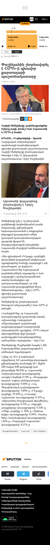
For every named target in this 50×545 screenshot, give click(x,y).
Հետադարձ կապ (9, 511)
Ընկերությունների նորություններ (16, 500)
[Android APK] (9, 519)
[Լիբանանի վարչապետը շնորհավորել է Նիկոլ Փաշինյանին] (25, 180)
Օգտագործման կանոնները (13, 493)
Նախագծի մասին (9, 490)
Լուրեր (4, 467)
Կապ (29, 493)
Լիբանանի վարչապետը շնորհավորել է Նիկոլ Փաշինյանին (20, 204)
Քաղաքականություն (10, 431)
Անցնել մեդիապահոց (33, 114)
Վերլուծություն (39, 467)
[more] (45, 213)
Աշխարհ (25, 467)
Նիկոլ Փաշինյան (39, 431)
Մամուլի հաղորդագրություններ (15, 497)
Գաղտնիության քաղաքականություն (17, 504)
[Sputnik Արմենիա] (8, 20)
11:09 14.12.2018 (8, 81)
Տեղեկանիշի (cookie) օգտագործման (17, 508)
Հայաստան (25, 431)
